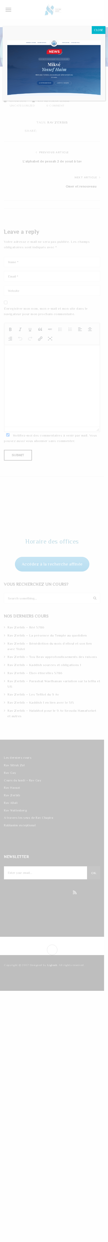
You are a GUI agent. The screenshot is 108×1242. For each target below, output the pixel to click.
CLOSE (98, 30)
